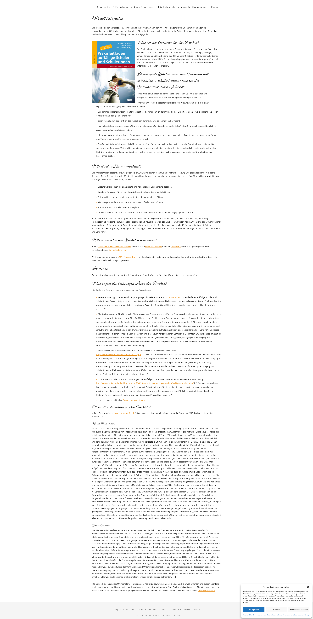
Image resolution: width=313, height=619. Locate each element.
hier (180, 275)
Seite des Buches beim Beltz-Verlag (114, 246)
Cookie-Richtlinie (249, 615)
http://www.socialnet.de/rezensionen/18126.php (118, 354)
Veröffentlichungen (193, 7)
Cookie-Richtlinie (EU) (185, 609)
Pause (215, 7)
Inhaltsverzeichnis (153, 246)
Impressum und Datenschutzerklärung (269, 615)
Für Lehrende (167, 7)
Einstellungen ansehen (299, 609)
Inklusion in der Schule (124, 413)
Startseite (103, 7)
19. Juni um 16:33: (172, 297)
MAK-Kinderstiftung (128, 257)
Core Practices (143, 7)
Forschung (122, 7)
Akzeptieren (254, 609)
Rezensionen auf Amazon (134, 400)
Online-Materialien (117, 250)
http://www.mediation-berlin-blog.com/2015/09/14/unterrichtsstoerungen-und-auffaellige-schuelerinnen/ (145, 383)
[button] (308, 587)
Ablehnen (276, 609)
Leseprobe (176, 246)
